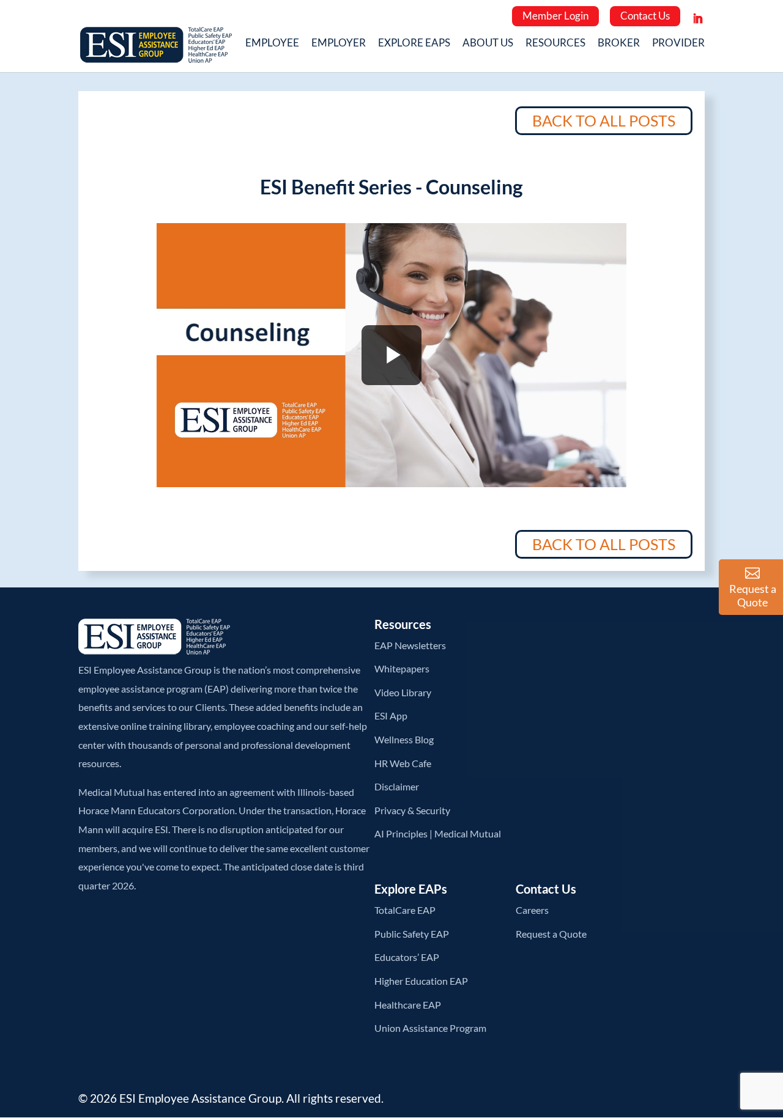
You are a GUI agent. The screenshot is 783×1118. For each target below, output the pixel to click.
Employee (272, 44)
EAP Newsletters (410, 645)
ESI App (390, 715)
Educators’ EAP (406, 957)
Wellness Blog (404, 739)
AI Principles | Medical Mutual (437, 833)
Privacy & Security (412, 810)
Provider (678, 44)
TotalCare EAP (405, 910)
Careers (532, 910)
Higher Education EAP (421, 981)
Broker (619, 44)
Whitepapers (401, 668)
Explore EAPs (414, 44)
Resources (555, 44)
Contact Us (645, 15)
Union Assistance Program (430, 1028)
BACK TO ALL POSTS (603, 120)
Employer (338, 44)
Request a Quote (551, 934)
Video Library (402, 692)
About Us (487, 44)
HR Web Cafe (402, 763)
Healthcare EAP (407, 1004)
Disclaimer (396, 786)
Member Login (555, 15)
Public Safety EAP (411, 934)
